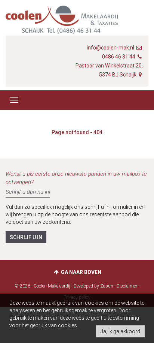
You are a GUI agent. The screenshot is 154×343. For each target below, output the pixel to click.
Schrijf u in (26, 237)
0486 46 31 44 (118, 57)
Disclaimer (127, 286)
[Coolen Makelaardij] (62, 23)
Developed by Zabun (93, 286)
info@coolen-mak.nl (110, 48)
